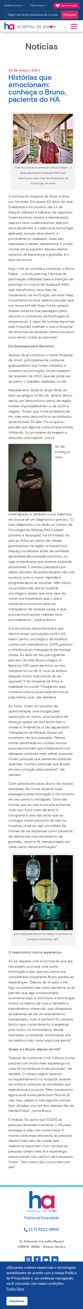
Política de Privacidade (41, 1218)
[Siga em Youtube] (46, 1259)
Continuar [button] (16, 1301)
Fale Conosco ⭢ (39, 5)
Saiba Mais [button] (15, 1289)
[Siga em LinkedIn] (54, 1259)
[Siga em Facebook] (37, 1259)
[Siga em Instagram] (28, 1259)
